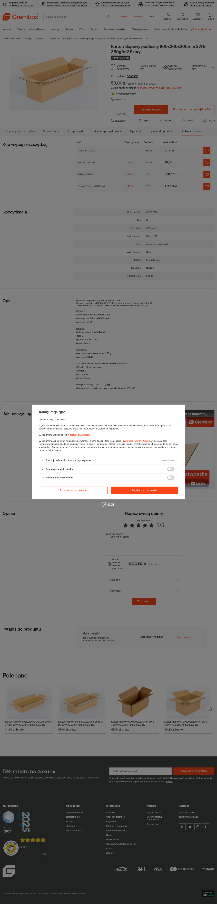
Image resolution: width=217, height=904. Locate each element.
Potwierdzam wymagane (73, 490)
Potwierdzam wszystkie (144, 490)
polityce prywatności (80, 435)
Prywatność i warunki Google (136, 441)
